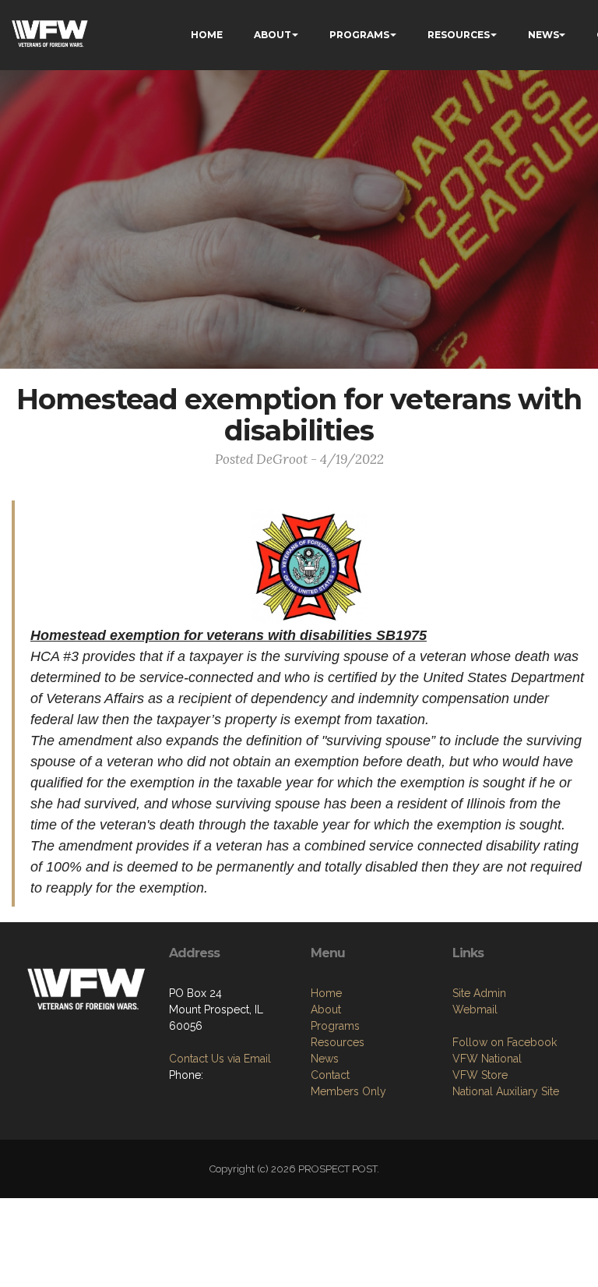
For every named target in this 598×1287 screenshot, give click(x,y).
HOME (207, 35)
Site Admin (479, 993)
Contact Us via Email (220, 1058)
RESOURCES (458, 35)
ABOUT (272, 35)
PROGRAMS (359, 35)
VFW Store (480, 1075)
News (325, 1058)
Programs (335, 1026)
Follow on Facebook (504, 1042)
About (326, 1009)
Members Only (348, 1091)
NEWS (543, 35)
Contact (330, 1075)
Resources (337, 1042)
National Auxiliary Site (505, 1091)
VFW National (487, 1058)
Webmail (475, 1009)
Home (326, 993)
